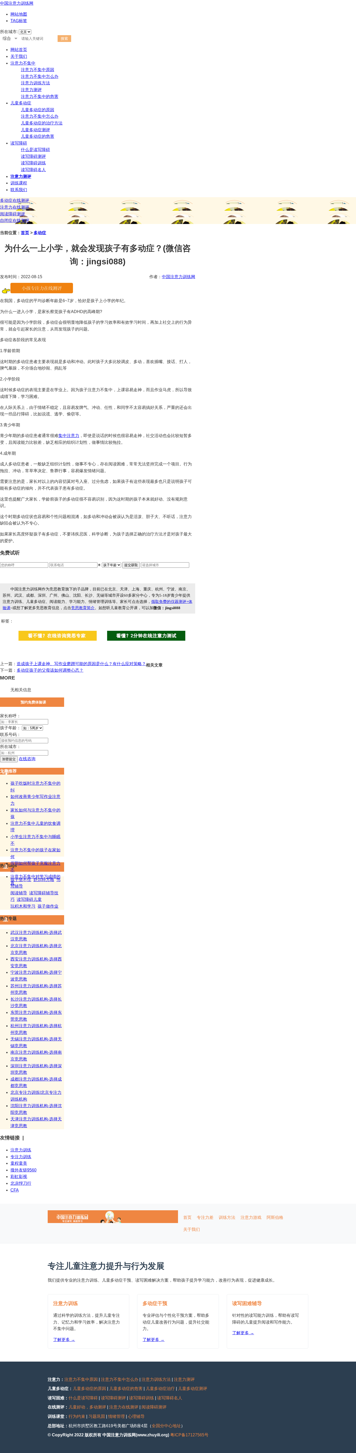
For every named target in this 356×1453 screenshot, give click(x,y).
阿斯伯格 (275, 1217)
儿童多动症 (20, 103)
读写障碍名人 (33, 169)
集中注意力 (68, 435)
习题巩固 (96, 1416)
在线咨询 (27, 759)
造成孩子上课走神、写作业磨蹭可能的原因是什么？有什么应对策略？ (81, 664)
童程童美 (18, 1163)
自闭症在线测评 (14, 220)
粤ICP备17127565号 (189, 1435)
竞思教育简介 (83, 608)
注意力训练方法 (35, 83)
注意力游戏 (251, 1217)
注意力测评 (31, 90)
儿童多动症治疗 (160, 1388)
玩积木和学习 (22, 906)
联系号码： (10, 734)
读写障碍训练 (33, 163)
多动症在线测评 (14, 200)
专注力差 (205, 1217)
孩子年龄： (10, 728)
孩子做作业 (48, 906)
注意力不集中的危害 (39, 96)
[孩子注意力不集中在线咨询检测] (41, 292)
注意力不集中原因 (37, 69)
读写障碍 (18, 143)
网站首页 (18, 49)
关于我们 (18, 56)
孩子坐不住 (20, 879)
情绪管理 (116, 1416)
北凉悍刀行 (20, 1183)
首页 (25, 232)
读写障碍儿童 (29, 899)
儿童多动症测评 (35, 130)
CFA (14, 1190)
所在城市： (10, 746)
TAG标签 (18, 20)
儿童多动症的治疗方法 (42, 123)
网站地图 (18, 14)
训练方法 (227, 1217)
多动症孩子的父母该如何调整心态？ (50, 670)
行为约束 (77, 1416)
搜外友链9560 (23, 1170)
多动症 (40, 232)
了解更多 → (64, 1339)
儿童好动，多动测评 (87, 1407)
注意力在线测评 (14, 207)
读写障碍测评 (33, 156)
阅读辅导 (18, 893)
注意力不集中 (22, 63)
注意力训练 (20, 1150)
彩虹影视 (18, 1176)
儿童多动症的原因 (37, 110)
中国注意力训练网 (16, 3)
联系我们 (18, 190)
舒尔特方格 (43, 879)
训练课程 (18, 183)
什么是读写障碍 (35, 149)
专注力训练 (20, 1157)
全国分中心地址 (166, 1426)
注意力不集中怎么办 (39, 76)
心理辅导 (136, 1416)
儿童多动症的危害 (37, 136)
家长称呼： (10, 716)
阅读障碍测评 (12, 214)
